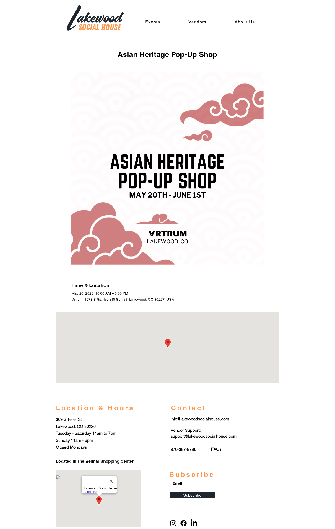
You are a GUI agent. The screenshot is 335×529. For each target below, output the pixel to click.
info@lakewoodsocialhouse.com (200, 418)
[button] (216, 449)
